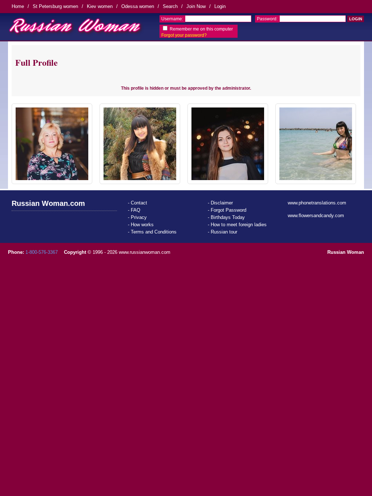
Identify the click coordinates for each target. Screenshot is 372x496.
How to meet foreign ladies (239, 224)
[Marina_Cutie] (227, 143)
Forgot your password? (184, 35)
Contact (139, 203)
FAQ (135, 210)
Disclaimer (222, 203)
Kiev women (100, 6)
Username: (172, 18)
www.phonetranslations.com (317, 203)
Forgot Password (228, 210)
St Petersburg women (55, 6)
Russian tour (224, 232)
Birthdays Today (228, 217)
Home (18, 6)
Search (170, 6)
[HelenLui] (140, 143)
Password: (267, 18)
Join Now (196, 6)
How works (142, 224)
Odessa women (137, 6)
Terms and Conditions (154, 232)
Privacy (139, 217)
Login (220, 6)
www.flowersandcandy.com (316, 215)
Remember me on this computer (201, 29)
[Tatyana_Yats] (315, 143)
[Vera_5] (52, 143)
